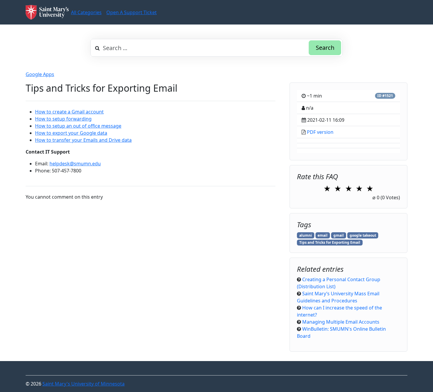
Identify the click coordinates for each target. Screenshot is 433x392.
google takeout (363, 235)
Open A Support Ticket (131, 12)
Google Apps (40, 74)
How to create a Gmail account (69, 111)
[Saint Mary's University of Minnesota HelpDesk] (47, 12)
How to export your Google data (71, 133)
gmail (338, 235)
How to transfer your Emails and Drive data (83, 140)
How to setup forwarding (63, 119)
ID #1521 (385, 95)
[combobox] (216, 48)
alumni (305, 235)
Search (325, 48)
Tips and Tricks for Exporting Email (329, 242)
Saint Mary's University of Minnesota (83, 384)
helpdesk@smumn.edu (75, 163)
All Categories (86, 12)
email (323, 235)
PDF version (320, 132)
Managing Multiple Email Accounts (340, 322)
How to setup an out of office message (78, 126)
